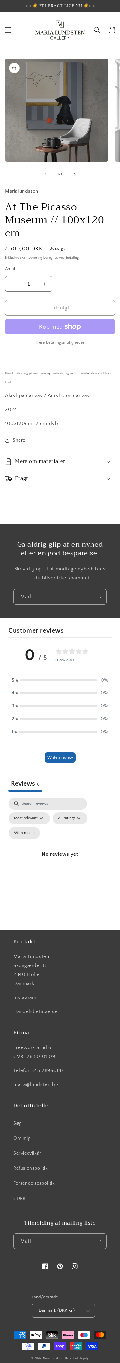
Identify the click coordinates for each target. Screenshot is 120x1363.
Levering (35, 258)
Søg (17, 1123)
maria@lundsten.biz (36, 1084)
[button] (8, 30)
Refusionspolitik (30, 1168)
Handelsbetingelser (36, 1011)
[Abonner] (99, 597)
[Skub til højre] (74, 174)
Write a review (60, 757)
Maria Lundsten (53, 1358)
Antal (10, 268)
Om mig (22, 1138)
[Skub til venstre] (45, 174)
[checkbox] (24, 833)
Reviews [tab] (25, 783)
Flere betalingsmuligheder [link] (60, 342)
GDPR (19, 1198)
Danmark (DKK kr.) (57, 1310)
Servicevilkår (27, 1153)
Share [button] (19, 440)
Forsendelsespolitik (34, 1183)
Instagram (24, 997)
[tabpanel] (60, 862)
